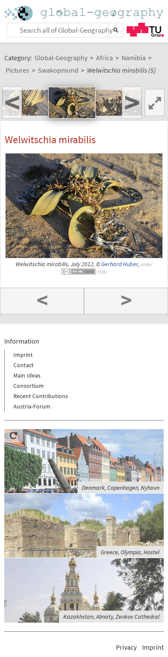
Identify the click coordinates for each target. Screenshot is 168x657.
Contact (23, 365)
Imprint (23, 355)
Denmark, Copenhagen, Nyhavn (120, 487)
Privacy (126, 647)
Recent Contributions (40, 396)
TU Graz (145, 30)
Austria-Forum (31, 406)
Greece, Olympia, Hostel (130, 552)
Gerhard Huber (119, 264)
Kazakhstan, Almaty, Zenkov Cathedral (111, 616)
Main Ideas (26, 375)
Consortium (28, 386)
